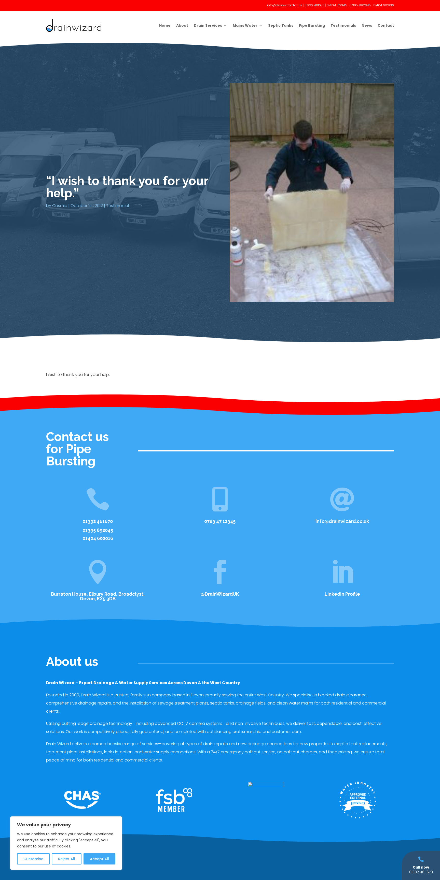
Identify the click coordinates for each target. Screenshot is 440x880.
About (182, 25)
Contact (386, 25)
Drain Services (208, 25)
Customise (33, 858)
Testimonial (117, 206)
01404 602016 (383, 5)
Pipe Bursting (312, 25)
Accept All (99, 858)
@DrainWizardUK (220, 594)
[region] (66, 843)
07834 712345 (337, 5)
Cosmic (59, 206)
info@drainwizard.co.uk (284, 5)
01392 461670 (314, 5)
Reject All (66, 858)
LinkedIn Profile (342, 594)
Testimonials (343, 25)
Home (165, 25)
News (367, 25)
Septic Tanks (280, 25)
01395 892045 (360, 5)
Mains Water (245, 25)
